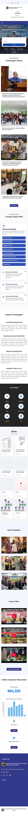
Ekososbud (13, 49)
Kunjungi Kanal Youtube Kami (14, 669)
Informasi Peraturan (8, 249)
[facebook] (12, 3)
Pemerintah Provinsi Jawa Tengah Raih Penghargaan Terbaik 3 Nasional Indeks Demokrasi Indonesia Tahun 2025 (11, 163)
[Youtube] (10, 775)
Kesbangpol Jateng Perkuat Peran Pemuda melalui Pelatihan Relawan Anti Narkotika (12, 197)
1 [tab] (8, 51)
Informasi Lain (6, 264)
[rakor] (14, 545)
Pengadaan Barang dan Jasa (10, 260)
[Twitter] (4, 775)
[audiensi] (14, 581)
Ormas (6, 49)
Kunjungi (14, 730)
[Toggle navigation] (2, 23)
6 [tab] (18, 51)
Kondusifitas (20, 49)
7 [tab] (20, 51)
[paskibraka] (14, 563)
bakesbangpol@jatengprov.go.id (17, 17)
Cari (14, 44)
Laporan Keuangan (8, 241)
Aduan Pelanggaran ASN (9, 256)
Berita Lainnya (14, 205)
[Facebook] (1, 775)
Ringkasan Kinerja (7, 245)
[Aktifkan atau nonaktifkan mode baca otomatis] (2, 810)
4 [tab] (14, 51)
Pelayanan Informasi (8, 253)
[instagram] (10, 3)
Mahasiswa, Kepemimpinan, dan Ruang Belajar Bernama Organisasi (13, 129)
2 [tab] (10, 51)
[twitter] (15, 3)
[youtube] (18, 3)
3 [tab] (12, 51)
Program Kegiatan (7, 237)
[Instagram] (7, 775)
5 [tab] (16, 51)
